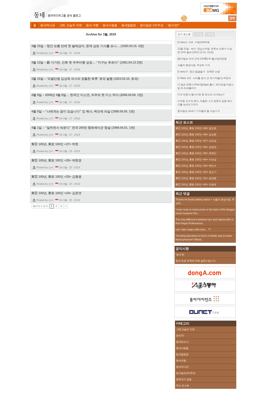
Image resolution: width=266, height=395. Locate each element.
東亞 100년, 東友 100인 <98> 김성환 (196, 134)
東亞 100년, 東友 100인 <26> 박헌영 (56, 160)
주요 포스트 (182, 385)
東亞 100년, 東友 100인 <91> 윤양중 (196, 178)
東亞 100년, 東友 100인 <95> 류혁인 (196, 153)
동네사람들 (110, 25)
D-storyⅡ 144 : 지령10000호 (193, 42)
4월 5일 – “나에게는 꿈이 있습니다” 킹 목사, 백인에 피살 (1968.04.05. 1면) (83, 111)
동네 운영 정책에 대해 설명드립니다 (196, 260)
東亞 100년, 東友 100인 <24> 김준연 (56, 193)
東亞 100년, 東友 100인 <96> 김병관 (196, 147)
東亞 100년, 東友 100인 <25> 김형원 (56, 176)
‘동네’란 (180, 254)
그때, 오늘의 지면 (70, 25)
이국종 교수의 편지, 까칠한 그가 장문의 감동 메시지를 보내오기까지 (204, 103)
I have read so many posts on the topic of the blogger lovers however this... (205, 211)
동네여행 (181, 360)
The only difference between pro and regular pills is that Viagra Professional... (204, 221)
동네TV (180, 335)
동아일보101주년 (185, 373)
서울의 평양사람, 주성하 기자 (193, 65)
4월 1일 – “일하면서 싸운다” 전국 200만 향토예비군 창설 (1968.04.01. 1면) (83, 127)
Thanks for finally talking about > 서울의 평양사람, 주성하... (205, 201)
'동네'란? (173, 25)
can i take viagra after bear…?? (193, 229)
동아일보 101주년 (151, 25)
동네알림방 (128, 25)
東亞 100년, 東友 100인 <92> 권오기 (196, 172)
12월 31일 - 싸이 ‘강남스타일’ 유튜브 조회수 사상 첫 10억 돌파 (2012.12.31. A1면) (204, 50)
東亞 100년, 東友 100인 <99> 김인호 (196, 128)
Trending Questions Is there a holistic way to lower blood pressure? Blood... (204, 237)
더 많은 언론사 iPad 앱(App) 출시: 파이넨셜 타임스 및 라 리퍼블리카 (205, 86)
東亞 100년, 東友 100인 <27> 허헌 (54, 144)
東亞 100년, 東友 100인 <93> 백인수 (196, 165)
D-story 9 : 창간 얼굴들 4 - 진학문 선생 (198, 71)
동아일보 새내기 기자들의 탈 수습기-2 (198, 111)
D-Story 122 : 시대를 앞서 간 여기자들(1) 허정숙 (204, 78)
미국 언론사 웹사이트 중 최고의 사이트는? (200, 94)
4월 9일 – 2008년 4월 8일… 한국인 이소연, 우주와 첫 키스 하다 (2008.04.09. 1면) (87, 95)
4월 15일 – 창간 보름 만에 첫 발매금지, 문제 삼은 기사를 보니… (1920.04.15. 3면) (87, 46)
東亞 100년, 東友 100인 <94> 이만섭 (196, 159)
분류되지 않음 (184, 379)
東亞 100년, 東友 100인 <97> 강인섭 (196, 140)
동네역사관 (47, 25)
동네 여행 (92, 25)
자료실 (198, 34)
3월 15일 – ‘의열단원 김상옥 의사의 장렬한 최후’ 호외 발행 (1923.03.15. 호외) (84, 78)
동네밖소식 (182, 341)
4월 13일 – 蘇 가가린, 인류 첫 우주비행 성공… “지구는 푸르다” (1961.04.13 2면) (87, 62)
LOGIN (210, 34)
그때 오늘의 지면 (185, 329)
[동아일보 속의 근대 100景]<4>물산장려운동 (202, 58)
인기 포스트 (184, 34)
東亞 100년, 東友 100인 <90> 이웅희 (196, 184)
